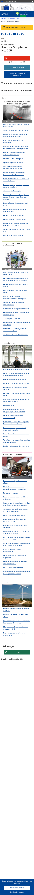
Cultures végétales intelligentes (13, 159)
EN (6, 33)
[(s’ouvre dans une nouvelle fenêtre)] (7, 7)
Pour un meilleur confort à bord (13, 568)
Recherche (26, 8)
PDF (18, 58)
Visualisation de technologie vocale (14, 379)
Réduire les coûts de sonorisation (14, 515)
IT (18, 33)
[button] (22, 8)
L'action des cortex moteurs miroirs (14, 219)
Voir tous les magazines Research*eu (17, 74)
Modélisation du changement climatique (16, 309)
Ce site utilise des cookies (10, 881)
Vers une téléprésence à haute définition (16, 369)
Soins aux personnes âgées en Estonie (15, 130)
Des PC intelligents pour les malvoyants (16, 446)
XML (18, 652)
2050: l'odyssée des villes (11, 319)
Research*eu (14, 18)
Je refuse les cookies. (17, 892)
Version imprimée (18, 67)
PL (22, 33)
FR (14, 33)
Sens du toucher (8, 405)
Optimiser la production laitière (13, 162)
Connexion (18, 8)
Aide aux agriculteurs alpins (12, 191)
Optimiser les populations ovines (13, 215)
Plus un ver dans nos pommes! (13, 235)
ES (10, 33)
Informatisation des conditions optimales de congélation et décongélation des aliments (16, 197)
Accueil (3, 18)
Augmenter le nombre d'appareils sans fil (16, 383)
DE (2, 33)
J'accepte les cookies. (17, 887)
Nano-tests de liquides (10, 493)
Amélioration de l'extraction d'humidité (15, 335)
